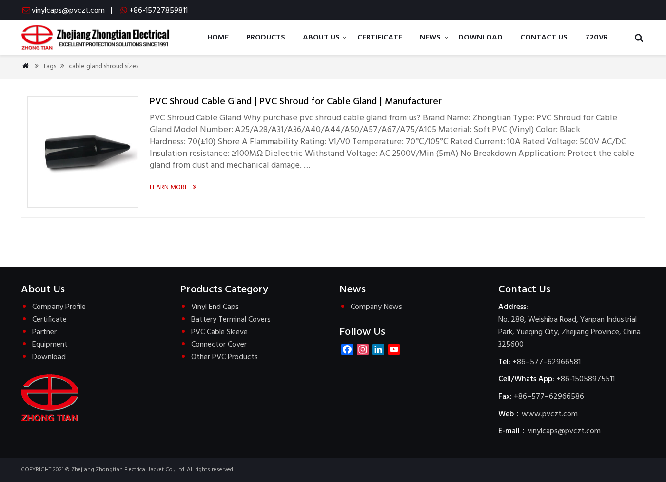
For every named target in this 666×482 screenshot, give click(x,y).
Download (49, 357)
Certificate (49, 319)
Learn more (173, 187)
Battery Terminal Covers (231, 319)
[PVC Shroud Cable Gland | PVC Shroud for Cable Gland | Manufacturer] (82, 205)
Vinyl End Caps (215, 307)
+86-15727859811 (158, 10)
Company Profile (59, 307)
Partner (44, 332)
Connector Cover (219, 344)
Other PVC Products (224, 357)
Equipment (50, 344)
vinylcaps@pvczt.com (68, 10)
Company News (376, 307)
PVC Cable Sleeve (219, 332)
